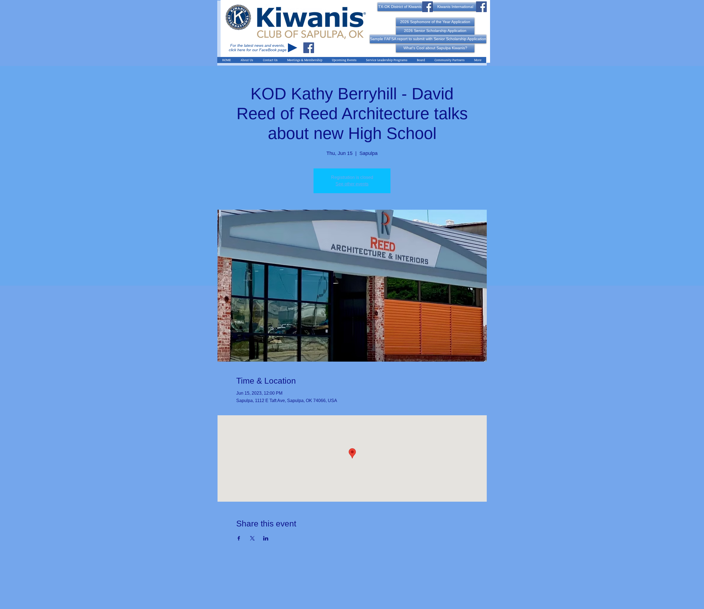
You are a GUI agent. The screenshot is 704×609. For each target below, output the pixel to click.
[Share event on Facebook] (238, 538)
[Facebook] (308, 47)
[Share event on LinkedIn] (265, 538)
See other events (352, 184)
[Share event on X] (252, 538)
